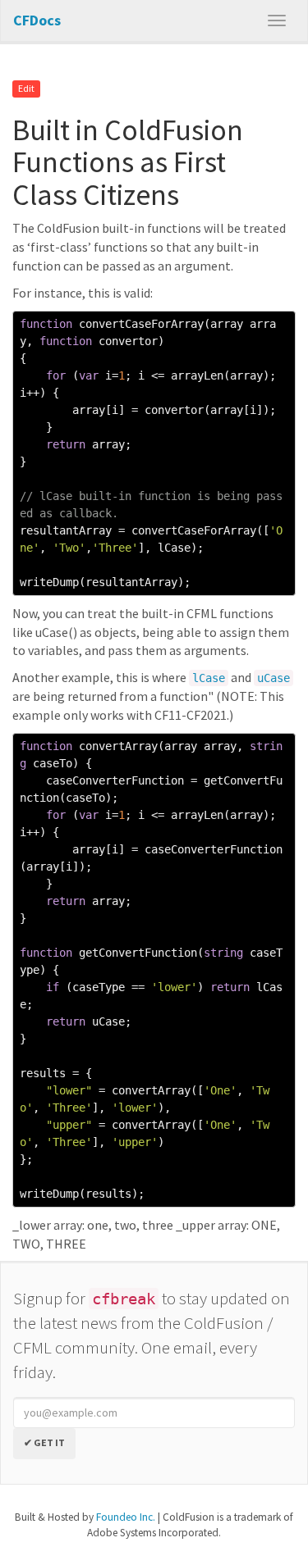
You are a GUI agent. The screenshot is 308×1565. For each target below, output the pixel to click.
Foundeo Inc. (125, 1517)
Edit (26, 89)
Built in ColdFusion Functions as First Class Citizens (127, 162)
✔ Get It (44, 1442)
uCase (273, 678)
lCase (208, 678)
